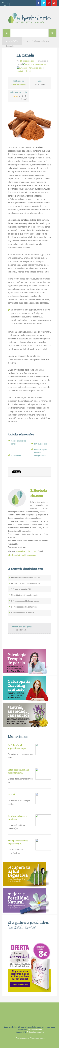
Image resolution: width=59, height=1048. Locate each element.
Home (28, 41)
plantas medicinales (41, 41)
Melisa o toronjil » (20, 630)
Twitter (43, 3)
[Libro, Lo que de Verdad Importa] (29, 967)
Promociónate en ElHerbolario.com (25, 583)
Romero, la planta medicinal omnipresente (41, 452)
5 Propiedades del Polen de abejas (25, 601)
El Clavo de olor (40, 444)
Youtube (54, 3)
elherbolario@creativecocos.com (22, 555)
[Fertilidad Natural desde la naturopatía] (25, 901)
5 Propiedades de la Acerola (22, 613)
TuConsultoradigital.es (35, 1032)
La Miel (11, 794)
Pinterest (48, 3)
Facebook (38, 3)
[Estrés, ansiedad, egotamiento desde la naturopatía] (25, 715)
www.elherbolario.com (26, 551)
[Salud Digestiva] (25, 874)
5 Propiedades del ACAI (21, 589)
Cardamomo (16, 455)
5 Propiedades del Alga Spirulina (24, 607)
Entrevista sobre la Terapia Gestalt (25, 578)
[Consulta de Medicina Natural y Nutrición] (25, 662)
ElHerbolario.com (27, 61)
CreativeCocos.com (34, 1029)
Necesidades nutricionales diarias (24, 595)
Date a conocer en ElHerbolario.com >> (30, 1038)
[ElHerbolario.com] (29, 18)
